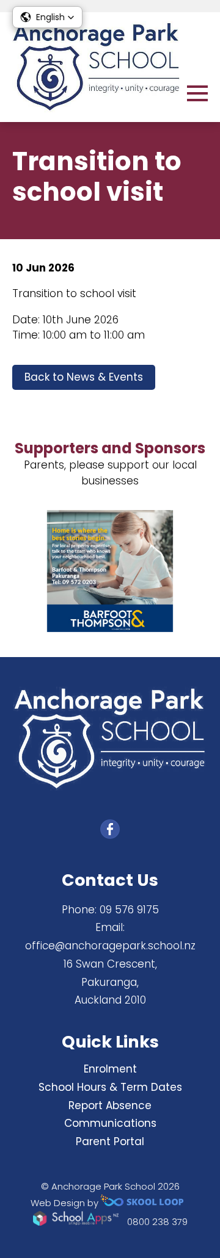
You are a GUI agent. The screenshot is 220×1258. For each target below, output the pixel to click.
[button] (47, 17)
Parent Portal (110, 1141)
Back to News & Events (83, 377)
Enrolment (110, 1069)
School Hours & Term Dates (110, 1087)
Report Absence (110, 1105)
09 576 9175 (129, 909)
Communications (110, 1123)
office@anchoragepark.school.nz (110, 945)
